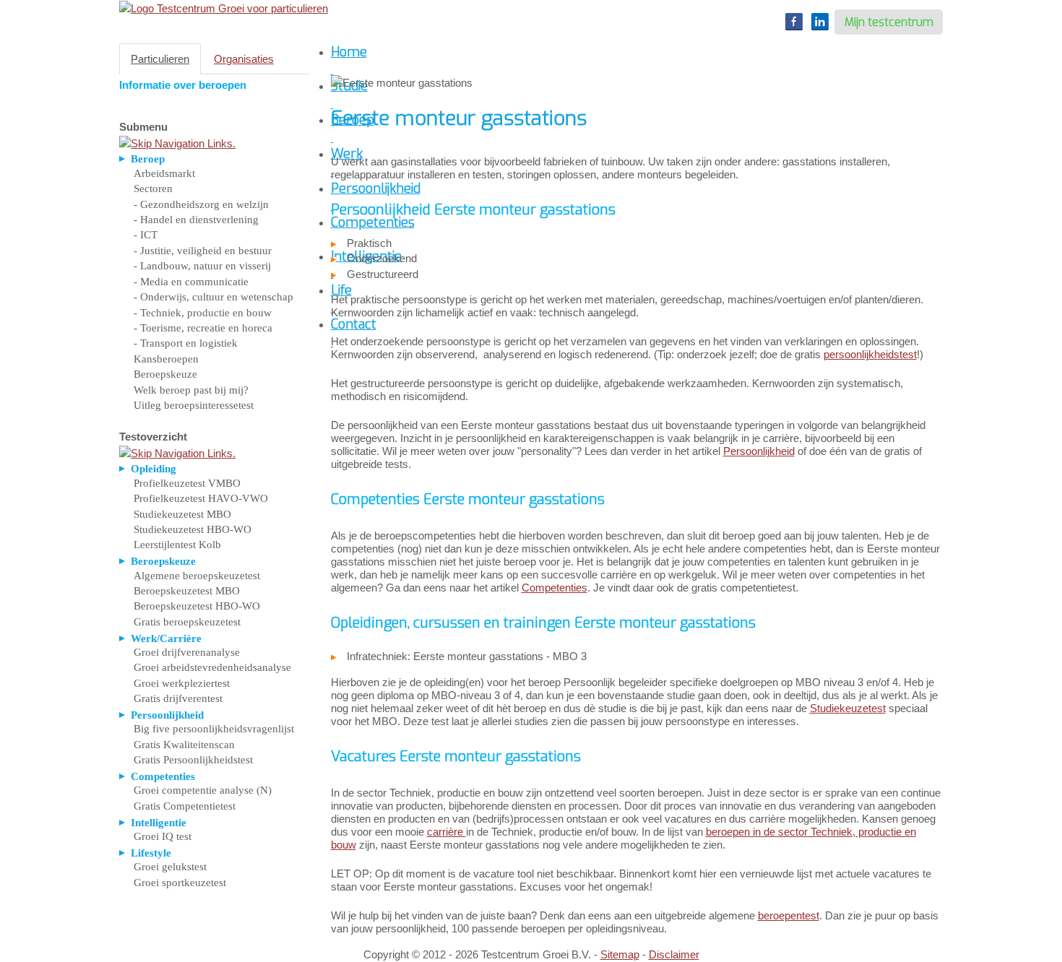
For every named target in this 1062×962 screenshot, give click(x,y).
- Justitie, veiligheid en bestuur (203, 250)
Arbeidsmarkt (164, 173)
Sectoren (153, 188)
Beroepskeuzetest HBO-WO (197, 606)
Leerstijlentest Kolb (177, 544)
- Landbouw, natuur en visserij (202, 266)
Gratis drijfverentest (178, 698)
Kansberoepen (166, 359)
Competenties (554, 587)
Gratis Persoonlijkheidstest (193, 760)
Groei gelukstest (170, 866)
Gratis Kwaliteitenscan (184, 744)
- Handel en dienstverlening (196, 219)
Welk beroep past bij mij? (191, 390)
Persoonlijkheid (759, 451)
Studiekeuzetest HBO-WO (192, 529)
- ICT (145, 234)
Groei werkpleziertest (182, 683)
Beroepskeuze (165, 374)
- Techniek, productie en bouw (203, 312)
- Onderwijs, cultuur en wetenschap (213, 297)
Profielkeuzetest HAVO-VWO (201, 498)
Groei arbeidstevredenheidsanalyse (212, 667)
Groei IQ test (162, 836)
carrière (446, 832)
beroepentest (788, 915)
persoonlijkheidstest (870, 354)
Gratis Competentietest (185, 806)
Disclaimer (674, 954)
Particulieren (160, 59)
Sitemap (619, 954)
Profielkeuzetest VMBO (187, 483)
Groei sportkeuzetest (180, 882)
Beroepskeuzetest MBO (187, 591)
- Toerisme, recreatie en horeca (203, 328)
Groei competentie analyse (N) (203, 790)
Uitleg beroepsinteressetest (194, 405)
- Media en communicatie (191, 281)
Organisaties (244, 59)
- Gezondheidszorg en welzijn (201, 204)
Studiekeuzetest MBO (182, 514)
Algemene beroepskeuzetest (197, 575)
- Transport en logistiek (186, 343)
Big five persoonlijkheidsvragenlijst (214, 728)
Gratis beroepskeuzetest (187, 622)
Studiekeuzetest (848, 708)
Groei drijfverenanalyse (187, 652)
